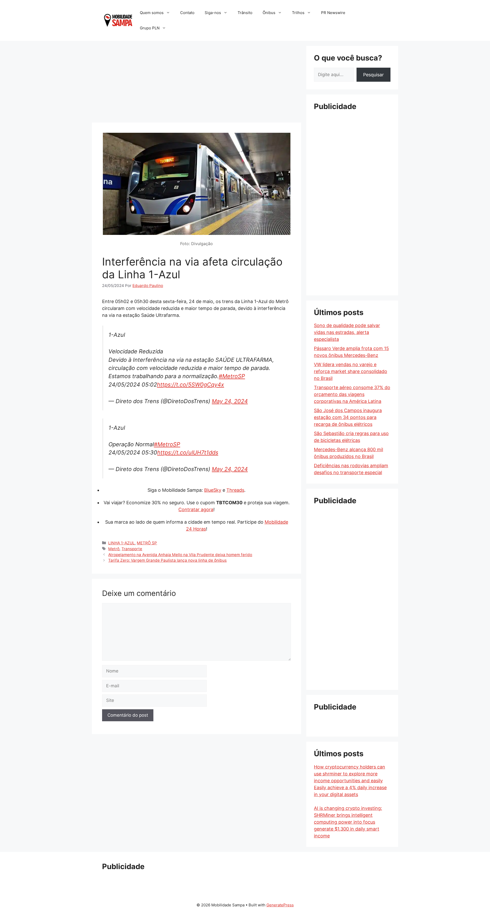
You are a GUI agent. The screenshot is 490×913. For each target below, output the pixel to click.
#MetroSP (232, 376)
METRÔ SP (147, 542)
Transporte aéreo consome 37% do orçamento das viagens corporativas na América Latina (352, 394)
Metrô (113, 548)
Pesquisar (373, 74)
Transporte (131, 548)
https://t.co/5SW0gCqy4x (190, 384)
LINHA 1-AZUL (121, 542)
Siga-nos (213, 12)
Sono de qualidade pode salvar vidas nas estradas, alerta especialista (347, 332)
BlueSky (212, 490)
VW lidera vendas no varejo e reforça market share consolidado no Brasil (350, 371)
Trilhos (298, 12)
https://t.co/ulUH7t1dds (187, 452)
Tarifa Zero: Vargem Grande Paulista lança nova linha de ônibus (167, 560)
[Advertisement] (196, 81)
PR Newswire (333, 12)
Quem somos (152, 12)
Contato (187, 12)
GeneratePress (280, 905)
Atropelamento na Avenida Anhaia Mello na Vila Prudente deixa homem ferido (180, 554)
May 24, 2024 (230, 401)
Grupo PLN (150, 28)
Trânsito (245, 12)
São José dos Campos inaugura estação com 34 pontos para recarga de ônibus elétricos (348, 417)
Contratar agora (195, 509)
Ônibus (269, 12)
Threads (235, 490)
